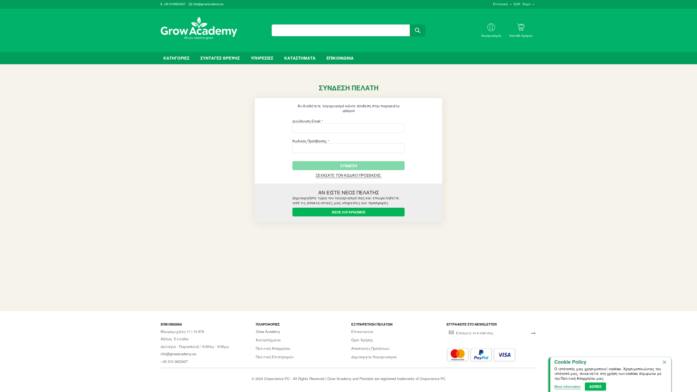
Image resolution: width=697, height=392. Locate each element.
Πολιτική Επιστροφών (275, 356)
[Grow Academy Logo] (199, 30)
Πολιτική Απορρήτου (273, 348)
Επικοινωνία (362, 331)
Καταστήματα (268, 340)
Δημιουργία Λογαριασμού (374, 356)
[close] (664, 362)
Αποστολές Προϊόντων (370, 348)
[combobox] (348, 30)
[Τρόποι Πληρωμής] (481, 355)
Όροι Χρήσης (362, 340)
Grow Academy (268, 331)
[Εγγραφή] (533, 333)
